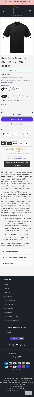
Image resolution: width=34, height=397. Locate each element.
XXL (4, 100)
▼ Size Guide (8, 263)
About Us (6, 288)
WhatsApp (7, 133)
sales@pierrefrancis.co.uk (19, 391)
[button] (4, 11)
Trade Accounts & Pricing (11, 321)
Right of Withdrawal (9, 300)
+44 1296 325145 (19, 389)
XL (27, 96)
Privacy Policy (8, 312)
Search (6, 284)
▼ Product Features (10, 251)
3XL (11, 100)
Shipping (11, 77)
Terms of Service (9, 308)
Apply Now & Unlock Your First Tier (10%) (17, 164)
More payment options (17, 124)
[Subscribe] (27, 332)
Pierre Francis (19, 370)
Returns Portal (8, 296)
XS (4, 96)
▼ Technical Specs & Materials (14, 257)
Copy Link (27, 133)
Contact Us (7, 292)
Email (17, 133)
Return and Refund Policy (11, 317)
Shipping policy (8, 304)
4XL (18, 100)
